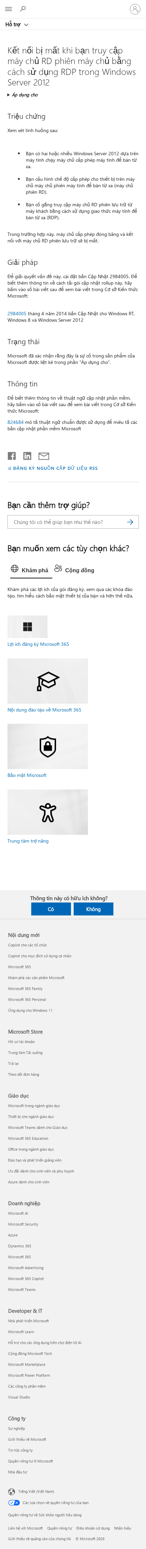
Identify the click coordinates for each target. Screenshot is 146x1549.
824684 (15, 422)
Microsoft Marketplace (26, 1364)
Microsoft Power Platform (29, 1375)
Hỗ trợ (13, 24)
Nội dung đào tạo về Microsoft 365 (44, 709)
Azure (13, 1234)
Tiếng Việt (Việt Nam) (36, 1491)
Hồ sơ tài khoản (21, 1041)
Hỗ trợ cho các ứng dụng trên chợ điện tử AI (44, 1342)
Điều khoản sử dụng (93, 1528)
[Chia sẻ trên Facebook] (12, 454)
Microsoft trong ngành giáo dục (34, 1105)
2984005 (16, 313)
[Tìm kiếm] (130, 522)
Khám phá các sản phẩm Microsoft (36, 977)
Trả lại (13, 1063)
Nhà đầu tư (17, 1471)
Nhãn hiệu (122, 1528)
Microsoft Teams (22, 1289)
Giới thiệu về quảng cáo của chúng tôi (39, 1538)
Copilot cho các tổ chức (27, 944)
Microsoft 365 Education (28, 1138)
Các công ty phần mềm (26, 1386)
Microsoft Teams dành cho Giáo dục (38, 1127)
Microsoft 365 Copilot (26, 1278)
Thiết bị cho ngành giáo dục (31, 1116)
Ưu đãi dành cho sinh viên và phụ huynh (41, 1170)
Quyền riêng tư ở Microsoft (30, 1461)
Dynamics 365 (19, 1245)
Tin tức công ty (20, 1450)
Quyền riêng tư (59, 1528)
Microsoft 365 (19, 966)
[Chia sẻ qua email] (40, 454)
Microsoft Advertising (25, 1267)
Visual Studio (19, 1397)
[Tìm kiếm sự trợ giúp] (24, 8)
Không (93, 909)
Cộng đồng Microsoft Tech (30, 1353)
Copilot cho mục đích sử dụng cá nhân (39, 955)
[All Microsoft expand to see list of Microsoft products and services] (8, 9)
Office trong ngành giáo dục (31, 1149)
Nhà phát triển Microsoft (28, 1320)
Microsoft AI (18, 1213)
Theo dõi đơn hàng (23, 1074)
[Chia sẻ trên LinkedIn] (24, 454)
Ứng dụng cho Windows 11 (30, 1010)
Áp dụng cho (25, 94)
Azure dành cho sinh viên (28, 1181)
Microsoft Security (23, 1224)
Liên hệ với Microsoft (25, 1528)
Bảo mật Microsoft (27, 775)
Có (51, 909)
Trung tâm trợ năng (28, 840)
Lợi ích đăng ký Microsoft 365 (38, 644)
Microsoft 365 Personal (27, 999)
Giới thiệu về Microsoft (27, 1439)
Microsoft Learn (21, 1331)
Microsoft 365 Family (25, 988)
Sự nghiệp (16, 1428)
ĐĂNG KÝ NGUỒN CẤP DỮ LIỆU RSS (55, 468)
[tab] (31, 570)
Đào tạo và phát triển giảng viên (34, 1160)
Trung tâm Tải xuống (25, 1052)
